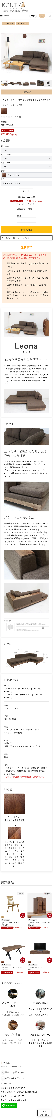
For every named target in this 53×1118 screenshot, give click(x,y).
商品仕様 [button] (18, 238)
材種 (3, 170)
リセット (25, 191)
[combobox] (26, 150)
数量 (19, 216)
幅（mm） (5, 146)
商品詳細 (27, 92)
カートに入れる (26, 229)
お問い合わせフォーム (15, 1078)
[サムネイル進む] (48, 57)
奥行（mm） (6, 154)
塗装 (3, 179)
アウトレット (8, 23)
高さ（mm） (6, 162)
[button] (4, 15)
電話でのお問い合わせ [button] (15, 1072)
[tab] (4, 83)
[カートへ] (42, 16)
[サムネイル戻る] (4, 57)
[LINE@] (9, 1105)
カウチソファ (22, 23)
